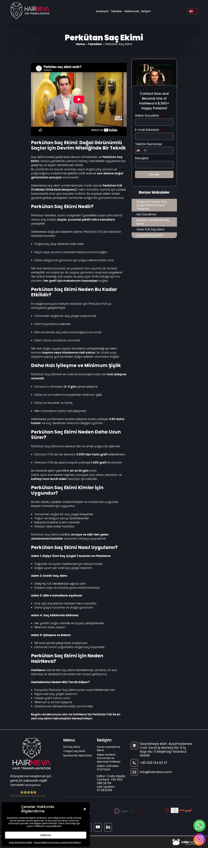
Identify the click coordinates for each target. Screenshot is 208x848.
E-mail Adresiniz (148, 130)
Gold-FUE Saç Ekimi (150, 229)
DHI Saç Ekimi (71, 747)
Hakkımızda (131, 11)
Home (80, 44)
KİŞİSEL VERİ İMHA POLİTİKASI (108, 767)
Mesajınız (142, 158)
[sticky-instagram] (199, 839)
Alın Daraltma (146, 214)
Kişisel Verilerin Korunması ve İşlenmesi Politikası (57, 842)
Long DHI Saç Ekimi (149, 235)
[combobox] (139, 150)
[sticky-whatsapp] (199, 826)
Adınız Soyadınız (148, 116)
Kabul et (45, 835)
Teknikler (116, 11)
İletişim (146, 11)
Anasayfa (102, 11)
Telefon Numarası (149, 144)
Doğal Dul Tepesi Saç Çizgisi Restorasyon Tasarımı (151, 205)
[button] (84, 809)
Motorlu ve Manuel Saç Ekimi (152, 222)
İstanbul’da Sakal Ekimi (77, 755)
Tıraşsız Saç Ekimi (74, 751)
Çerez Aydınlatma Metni (20, 842)
